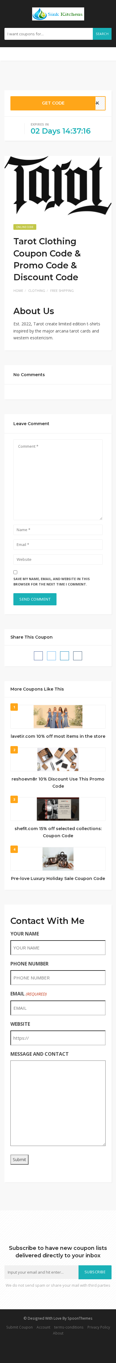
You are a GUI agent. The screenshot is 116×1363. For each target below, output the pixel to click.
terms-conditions (69, 1327)
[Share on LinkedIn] (64, 655)
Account (43, 1327)
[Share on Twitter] (51, 655)
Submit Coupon (19, 1327)
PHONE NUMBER (29, 963)
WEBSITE (20, 1024)
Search (102, 34)
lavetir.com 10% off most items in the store (58, 736)
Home (18, 290)
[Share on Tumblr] (77, 655)
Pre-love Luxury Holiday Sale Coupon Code (58, 878)
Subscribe (95, 1272)
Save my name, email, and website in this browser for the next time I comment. (51, 582)
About (58, 1333)
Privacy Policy (98, 1327)
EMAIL (28, 993)
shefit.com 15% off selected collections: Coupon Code (58, 832)
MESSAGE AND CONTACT (39, 1054)
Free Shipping (62, 290)
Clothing (36, 290)
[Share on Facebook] (38, 655)
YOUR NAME (24, 933)
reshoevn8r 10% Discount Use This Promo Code (58, 782)
